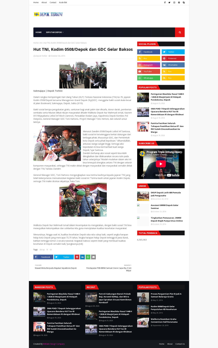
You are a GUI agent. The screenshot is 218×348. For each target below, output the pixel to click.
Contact (53, 2)
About (44, 2)
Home (36, 2)
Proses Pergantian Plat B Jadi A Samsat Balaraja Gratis (166, 295)
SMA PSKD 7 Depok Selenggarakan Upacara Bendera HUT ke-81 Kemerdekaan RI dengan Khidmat (168, 111)
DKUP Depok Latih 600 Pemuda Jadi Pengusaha (166, 194)
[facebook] (165, 2)
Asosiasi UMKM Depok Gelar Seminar (164, 206)
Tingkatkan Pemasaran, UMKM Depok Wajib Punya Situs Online (167, 219)
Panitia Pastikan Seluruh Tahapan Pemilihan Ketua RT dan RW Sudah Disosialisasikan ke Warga (167, 127)
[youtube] (148, 71)
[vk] (173, 64)
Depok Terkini (41, 56)
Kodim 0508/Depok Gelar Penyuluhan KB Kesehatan (164, 308)
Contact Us (180, 344)
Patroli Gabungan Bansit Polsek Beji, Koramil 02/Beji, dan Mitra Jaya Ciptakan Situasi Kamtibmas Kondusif (115, 298)
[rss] (148, 58)
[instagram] (174, 2)
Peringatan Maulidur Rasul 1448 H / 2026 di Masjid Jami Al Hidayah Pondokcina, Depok (167, 97)
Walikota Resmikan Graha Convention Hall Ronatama (164, 320)
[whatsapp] (148, 77)
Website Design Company (54, 344)
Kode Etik (63, 2)
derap (42, 249)
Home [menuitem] (39, 32)
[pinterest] (179, 2)
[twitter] (169, 2)
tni (41, 43)
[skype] (183, 2)
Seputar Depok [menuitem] (54, 32)
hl (47, 249)
